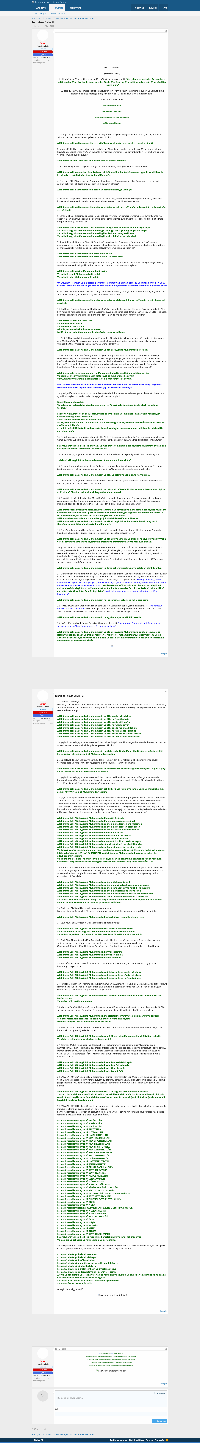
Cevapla (163, 653)
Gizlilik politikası (136, 1440)
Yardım (149, 1440)
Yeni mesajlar (40, 13)
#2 (166, 691)
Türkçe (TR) (39, 1440)
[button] (83, 7)
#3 (166, 1349)
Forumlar (58, 7)
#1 (166, 31)
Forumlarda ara (58, 13)
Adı (56, 1409)
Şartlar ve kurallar (118, 1440)
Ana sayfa (41, 7)
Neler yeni (75, 7)
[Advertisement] (111, 50)
